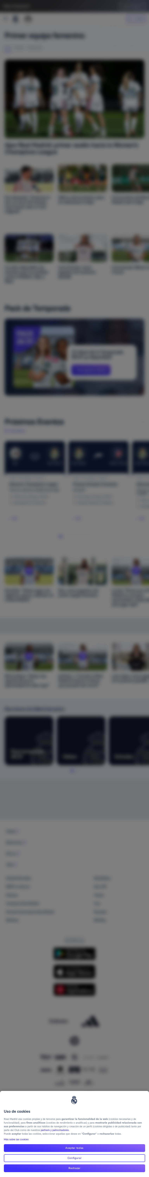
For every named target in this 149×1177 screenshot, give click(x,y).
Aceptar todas (74, 1147)
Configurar (75, 1158)
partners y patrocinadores (55, 1130)
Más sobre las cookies (16, 1139)
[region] (74, 1134)
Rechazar (74, 1168)
